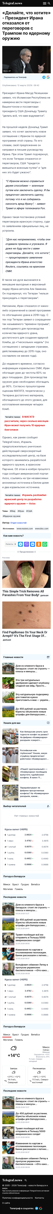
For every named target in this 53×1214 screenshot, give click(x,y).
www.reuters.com (25, 528)
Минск (6, 884)
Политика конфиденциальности (17, 1198)
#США (29, 511)
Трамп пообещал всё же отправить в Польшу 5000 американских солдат (30, 937)
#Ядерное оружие (11, 516)
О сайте (6, 1203)
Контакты (39, 1198)
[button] (44, 77)
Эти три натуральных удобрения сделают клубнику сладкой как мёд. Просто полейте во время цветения (32, 686)
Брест (15, 884)
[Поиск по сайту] (49, 3)
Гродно (25, 884)
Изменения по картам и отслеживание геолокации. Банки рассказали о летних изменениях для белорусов (31, 954)
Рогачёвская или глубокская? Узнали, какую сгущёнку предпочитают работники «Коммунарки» (33, 756)
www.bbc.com (41, 528)
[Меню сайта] (45, 3)
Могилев (8, 889)
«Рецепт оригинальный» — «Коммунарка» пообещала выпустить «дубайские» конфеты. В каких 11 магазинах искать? (33, 775)
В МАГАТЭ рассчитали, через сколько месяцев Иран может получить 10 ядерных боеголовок (26, 423)
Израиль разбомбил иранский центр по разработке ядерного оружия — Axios (25, 499)
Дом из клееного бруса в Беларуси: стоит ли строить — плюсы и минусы (33, 670)
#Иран (21, 511)
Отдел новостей (18, 523)
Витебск (35, 884)
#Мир (12, 511)
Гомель (19, 889)
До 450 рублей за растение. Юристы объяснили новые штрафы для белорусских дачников (31, 713)
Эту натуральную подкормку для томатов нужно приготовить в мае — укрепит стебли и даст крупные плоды (33, 700)
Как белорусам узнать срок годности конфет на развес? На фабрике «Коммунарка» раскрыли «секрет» (34, 737)
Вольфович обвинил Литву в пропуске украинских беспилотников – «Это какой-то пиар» (32, 969)
